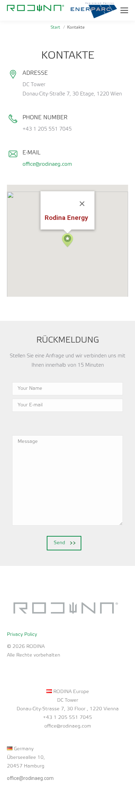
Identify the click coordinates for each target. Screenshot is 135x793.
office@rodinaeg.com (47, 164)
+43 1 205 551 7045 (67, 717)
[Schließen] (82, 203)
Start (55, 27)
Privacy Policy (22, 634)
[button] (67, 240)
